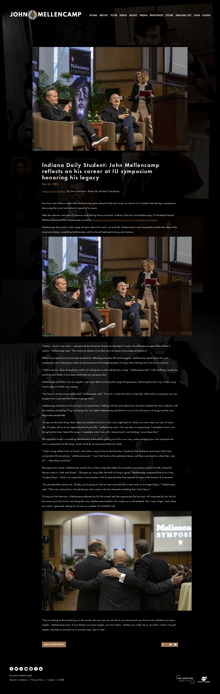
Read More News (54, 644)
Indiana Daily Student (54, 191)
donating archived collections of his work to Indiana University (124, 220)
